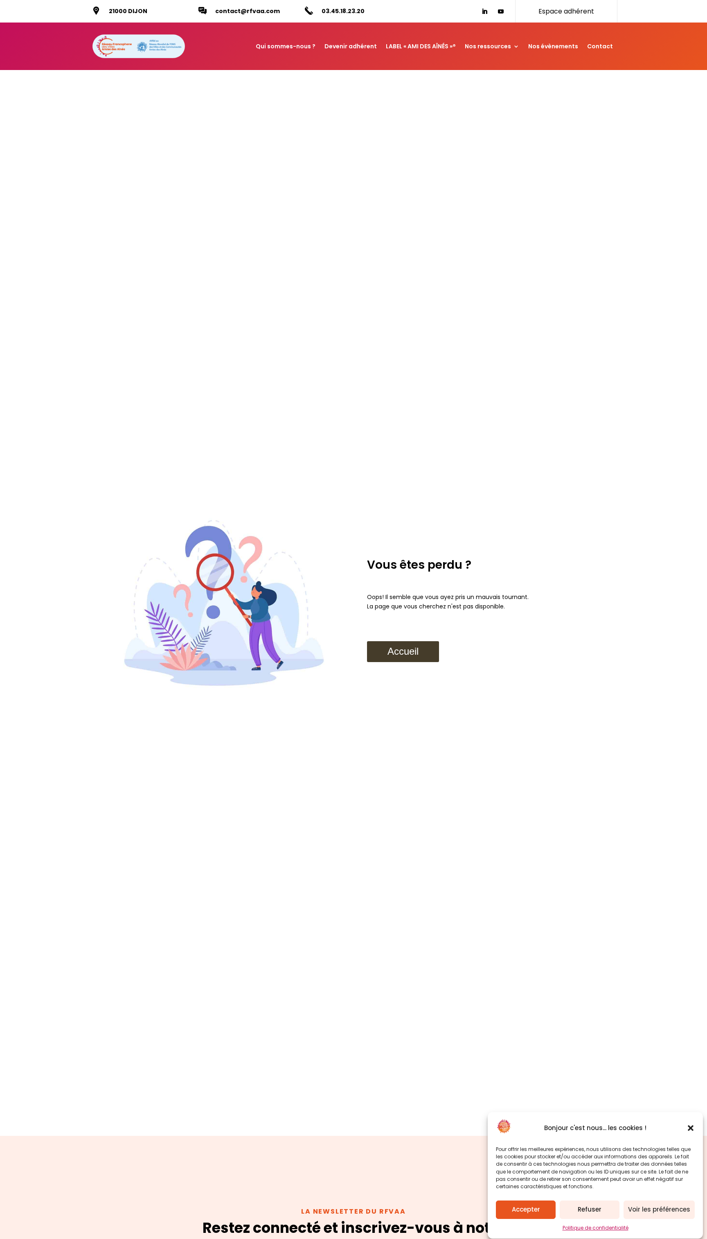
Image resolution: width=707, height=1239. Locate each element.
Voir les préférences (659, 1209)
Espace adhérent (566, 11)
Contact (600, 46)
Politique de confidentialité (595, 1227)
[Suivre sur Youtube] (501, 11)
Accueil (403, 651)
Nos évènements (553, 46)
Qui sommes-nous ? (285, 46)
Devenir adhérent (350, 46)
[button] (691, 1128)
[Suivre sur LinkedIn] (484, 11)
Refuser (589, 1209)
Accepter (526, 1209)
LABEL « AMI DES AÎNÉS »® (421, 46)
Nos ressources (488, 46)
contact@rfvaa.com (247, 11)
